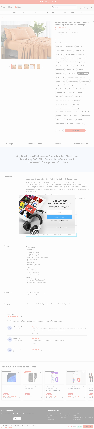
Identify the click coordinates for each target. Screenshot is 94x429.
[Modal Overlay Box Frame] (47, 214)
